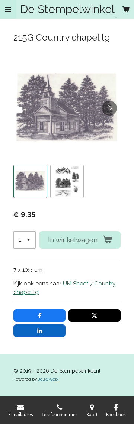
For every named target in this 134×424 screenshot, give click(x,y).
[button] (30, 181)
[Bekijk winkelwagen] (126, 9)
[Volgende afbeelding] (109, 108)
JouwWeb (48, 379)
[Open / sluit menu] (8, 9)
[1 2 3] (24, 240)
